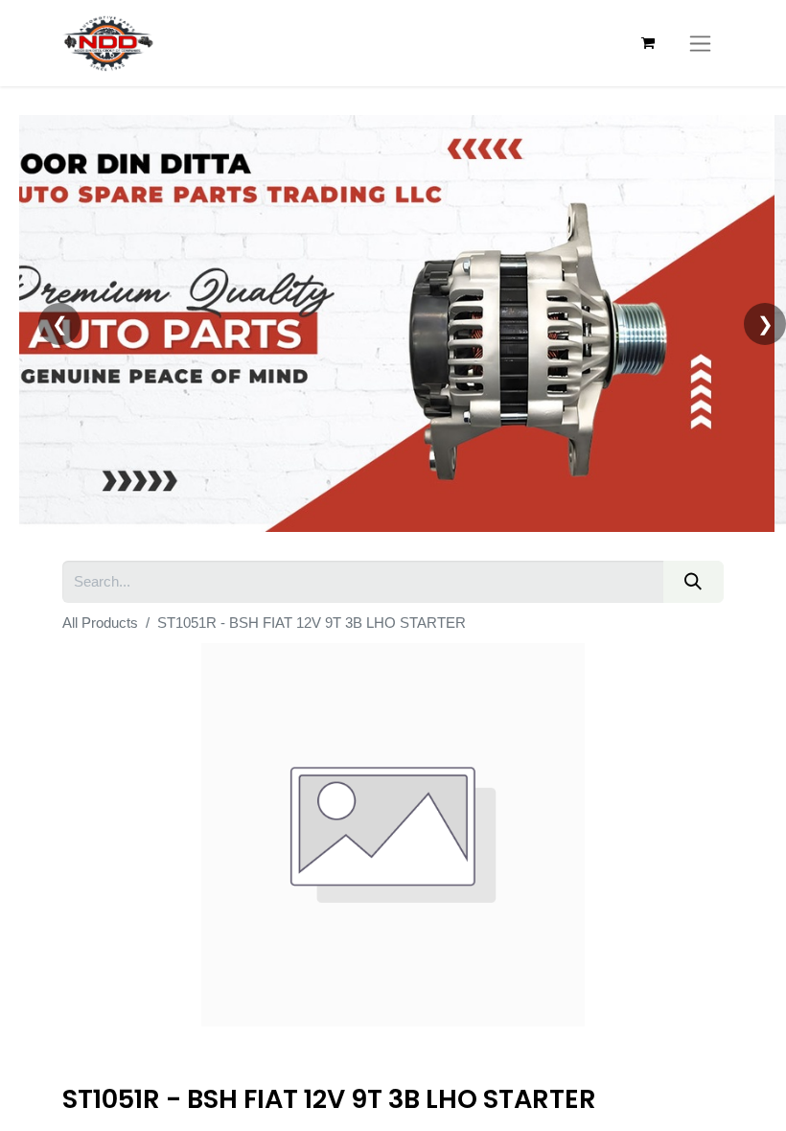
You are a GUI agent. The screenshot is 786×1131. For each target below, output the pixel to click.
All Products (100, 622)
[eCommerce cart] (648, 43)
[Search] (693, 581)
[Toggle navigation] (700, 43)
